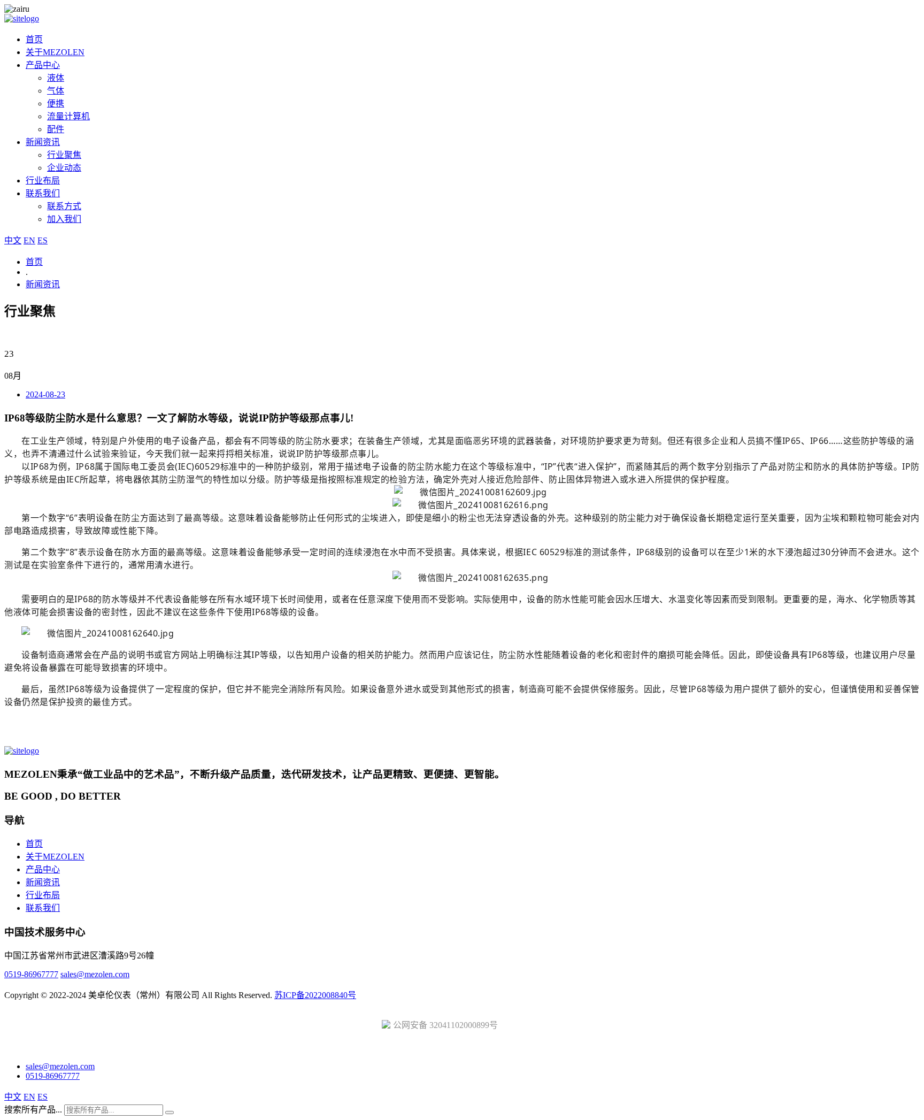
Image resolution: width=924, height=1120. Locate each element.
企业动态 (64, 167)
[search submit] (169, 1112)
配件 (55, 129)
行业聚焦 (64, 154)
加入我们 (64, 219)
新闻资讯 (43, 142)
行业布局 (43, 180)
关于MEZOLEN (55, 52)
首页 (34, 39)
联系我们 (43, 193)
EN (29, 240)
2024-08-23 (45, 394)
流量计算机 (68, 116)
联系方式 (64, 206)
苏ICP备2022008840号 (315, 995)
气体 (55, 90)
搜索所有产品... (33, 1109)
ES (42, 240)
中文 (12, 240)
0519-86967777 (31, 974)
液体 (55, 77)
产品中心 (43, 65)
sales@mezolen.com (94, 974)
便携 (55, 103)
